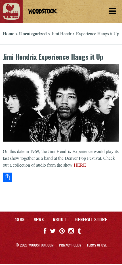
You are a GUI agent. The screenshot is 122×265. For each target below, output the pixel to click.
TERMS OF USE (97, 245)
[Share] (61, 177)
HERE (80, 165)
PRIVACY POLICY (70, 245)
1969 (20, 219)
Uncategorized (33, 33)
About (59, 219)
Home (8, 33)
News (38, 219)
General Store (91, 219)
